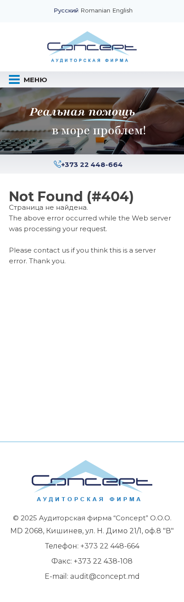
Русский (66, 11)
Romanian (95, 11)
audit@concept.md (105, 576)
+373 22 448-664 (92, 164)
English (123, 11)
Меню (34, 79)
